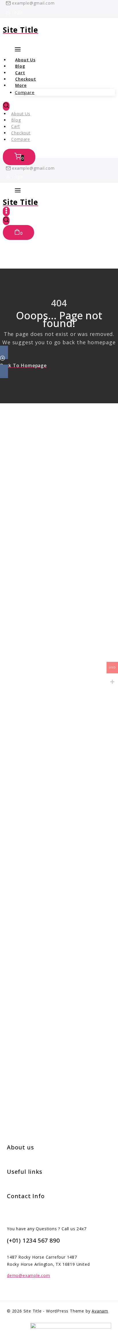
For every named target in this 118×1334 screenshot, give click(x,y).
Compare (25, 92)
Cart (15, 126)
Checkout (20, 133)
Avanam (100, 1311)
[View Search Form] (6, 106)
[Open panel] (18, 190)
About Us (20, 113)
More (20, 85)
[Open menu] (6, 211)
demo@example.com (28, 1275)
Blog (16, 120)
